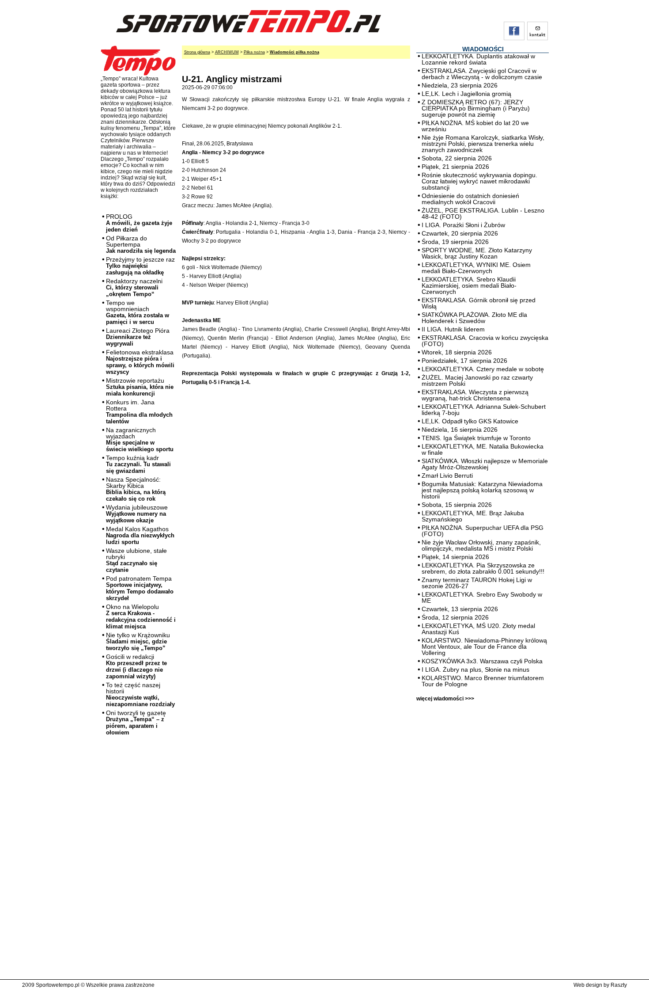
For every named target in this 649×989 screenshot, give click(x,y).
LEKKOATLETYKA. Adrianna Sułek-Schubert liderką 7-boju (484, 409)
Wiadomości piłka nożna (294, 52)
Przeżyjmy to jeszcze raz (140, 266)
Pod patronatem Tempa (140, 588)
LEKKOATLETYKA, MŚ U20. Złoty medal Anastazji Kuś (478, 628)
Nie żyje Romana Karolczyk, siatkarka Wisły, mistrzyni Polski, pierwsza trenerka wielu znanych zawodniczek (483, 143)
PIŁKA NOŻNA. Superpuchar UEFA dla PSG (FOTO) (482, 530)
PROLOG (139, 223)
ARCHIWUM (227, 52)
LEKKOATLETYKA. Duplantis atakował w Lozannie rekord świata (478, 59)
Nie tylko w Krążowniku (138, 641)
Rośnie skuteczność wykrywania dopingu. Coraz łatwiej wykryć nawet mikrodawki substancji (479, 181)
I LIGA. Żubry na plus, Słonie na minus (475, 669)
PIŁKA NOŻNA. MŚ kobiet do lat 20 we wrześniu (475, 126)
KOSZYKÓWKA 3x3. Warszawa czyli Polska (482, 661)
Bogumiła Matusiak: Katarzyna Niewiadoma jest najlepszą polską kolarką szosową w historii (482, 490)
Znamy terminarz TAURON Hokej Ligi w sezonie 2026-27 (477, 583)
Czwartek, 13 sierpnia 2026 (460, 608)
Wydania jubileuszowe (137, 514)
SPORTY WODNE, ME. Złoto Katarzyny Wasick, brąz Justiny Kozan (477, 253)
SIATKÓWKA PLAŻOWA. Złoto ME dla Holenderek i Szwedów (474, 317)
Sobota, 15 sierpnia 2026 (457, 504)
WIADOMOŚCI (483, 49)
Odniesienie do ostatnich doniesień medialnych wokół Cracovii (470, 198)
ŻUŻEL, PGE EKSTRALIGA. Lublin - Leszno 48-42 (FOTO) (483, 213)
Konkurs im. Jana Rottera (139, 412)
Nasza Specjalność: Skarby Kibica (136, 489)
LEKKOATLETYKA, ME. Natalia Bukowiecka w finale (482, 449)
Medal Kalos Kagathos (140, 535)
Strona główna (197, 52)
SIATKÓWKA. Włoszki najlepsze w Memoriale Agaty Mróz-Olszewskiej (485, 464)
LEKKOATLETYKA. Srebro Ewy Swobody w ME (482, 597)
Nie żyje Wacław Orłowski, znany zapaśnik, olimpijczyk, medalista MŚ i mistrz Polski (481, 545)
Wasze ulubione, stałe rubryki (136, 560)
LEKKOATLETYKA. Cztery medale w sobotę (483, 369)
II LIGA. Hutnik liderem (453, 329)
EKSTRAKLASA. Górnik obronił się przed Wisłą (479, 303)
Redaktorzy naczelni (134, 287)
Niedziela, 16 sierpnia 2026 (460, 429)
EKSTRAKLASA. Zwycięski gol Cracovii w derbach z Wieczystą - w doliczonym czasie (482, 73)
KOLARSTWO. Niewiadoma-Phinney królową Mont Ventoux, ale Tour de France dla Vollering (484, 646)
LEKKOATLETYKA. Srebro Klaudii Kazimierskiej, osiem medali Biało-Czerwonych (469, 285)
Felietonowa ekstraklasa (140, 362)
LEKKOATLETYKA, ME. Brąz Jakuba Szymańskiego (473, 516)
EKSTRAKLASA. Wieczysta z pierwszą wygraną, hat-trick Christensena (475, 395)
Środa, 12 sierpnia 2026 (455, 617)
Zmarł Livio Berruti (447, 475)
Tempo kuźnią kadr (138, 464)
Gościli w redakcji (136, 666)
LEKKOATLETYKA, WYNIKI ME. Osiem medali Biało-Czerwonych (476, 267)
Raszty (619, 985)
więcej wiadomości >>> (445, 699)
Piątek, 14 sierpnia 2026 (455, 556)
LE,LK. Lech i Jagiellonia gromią (466, 93)
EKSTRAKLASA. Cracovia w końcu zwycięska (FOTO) (485, 340)
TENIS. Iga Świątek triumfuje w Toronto (476, 437)
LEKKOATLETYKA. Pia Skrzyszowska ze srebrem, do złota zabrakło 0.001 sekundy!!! (483, 568)
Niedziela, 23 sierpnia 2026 (460, 85)
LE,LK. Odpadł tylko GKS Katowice (470, 421)
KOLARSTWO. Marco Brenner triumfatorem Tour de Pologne (483, 681)
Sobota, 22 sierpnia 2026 (457, 158)
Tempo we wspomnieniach (137, 312)
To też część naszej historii (140, 694)
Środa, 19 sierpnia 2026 (455, 241)
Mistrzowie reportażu (140, 387)
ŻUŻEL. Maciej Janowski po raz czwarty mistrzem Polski (477, 380)
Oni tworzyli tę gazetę (136, 722)
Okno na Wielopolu (141, 616)
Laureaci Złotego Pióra (138, 337)
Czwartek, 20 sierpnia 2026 (460, 233)
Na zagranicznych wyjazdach (140, 439)
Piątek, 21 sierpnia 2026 (455, 166)
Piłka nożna (254, 52)
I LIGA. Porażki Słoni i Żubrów (463, 224)
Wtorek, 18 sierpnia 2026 (457, 352)
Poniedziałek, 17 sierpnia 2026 (464, 360)
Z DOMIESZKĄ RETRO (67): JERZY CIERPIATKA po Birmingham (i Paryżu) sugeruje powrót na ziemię (476, 108)
